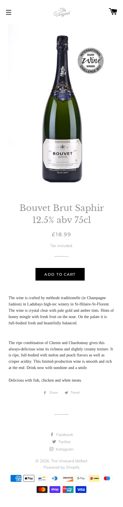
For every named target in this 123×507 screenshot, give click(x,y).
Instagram (64, 449)
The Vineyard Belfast (69, 461)
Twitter (64, 442)
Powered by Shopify (61, 467)
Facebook (64, 434)
